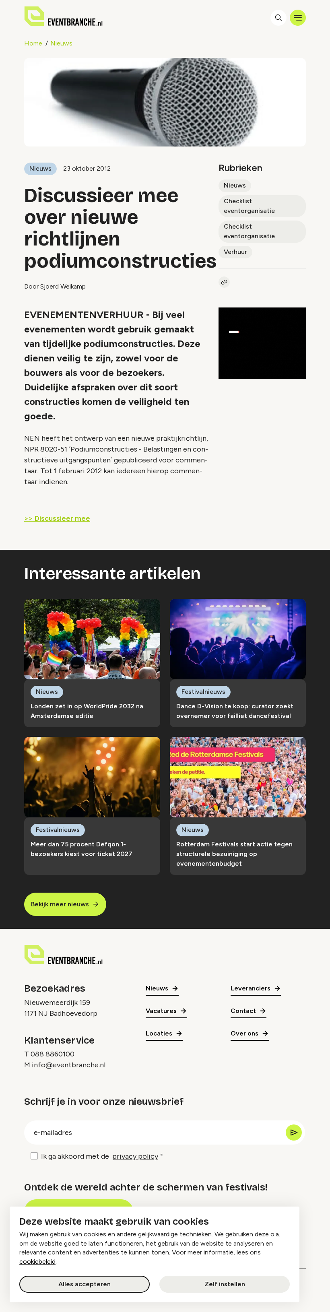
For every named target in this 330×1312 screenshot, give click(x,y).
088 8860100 (52, 1054)
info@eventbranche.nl (68, 1064)
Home (33, 43)
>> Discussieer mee (57, 518)
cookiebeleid (37, 1261)
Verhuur (235, 252)
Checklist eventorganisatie (249, 206)
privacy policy (135, 1156)
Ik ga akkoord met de (99, 1156)
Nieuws (61, 43)
